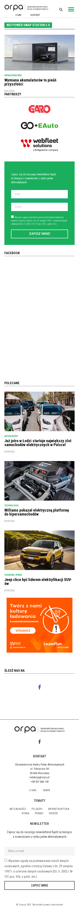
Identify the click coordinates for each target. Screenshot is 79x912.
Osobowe (9, 575)
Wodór (53, 813)
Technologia (11, 505)
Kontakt (35, 15)
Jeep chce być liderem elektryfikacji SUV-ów (38, 581)
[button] (71, 9)
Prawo (39, 813)
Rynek (19, 575)
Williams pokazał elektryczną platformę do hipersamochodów (36, 512)
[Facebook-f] (39, 687)
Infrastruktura (13, 75)
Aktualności (11, 436)
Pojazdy (37, 809)
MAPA (46, 790)
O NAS (18, 15)
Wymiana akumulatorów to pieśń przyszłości (30, 82)
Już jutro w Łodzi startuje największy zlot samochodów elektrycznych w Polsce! (37, 442)
